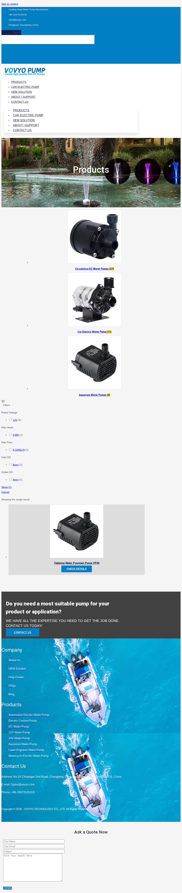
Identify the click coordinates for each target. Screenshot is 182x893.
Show (6, 487)
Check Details (77, 568)
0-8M (16, 434)
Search (17, 32)
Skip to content (9, 3)
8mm (15, 464)
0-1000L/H (19, 449)
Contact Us (19, 101)
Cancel (5, 492)
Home (5, 181)
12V (15, 420)
